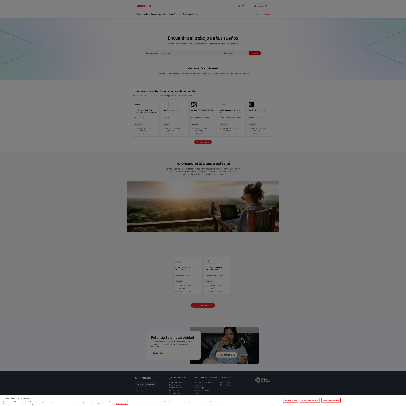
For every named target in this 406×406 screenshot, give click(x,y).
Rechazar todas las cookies (309, 400)
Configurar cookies (291, 400)
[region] (203, 400)
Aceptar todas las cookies (331, 400)
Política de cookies (122, 404)
